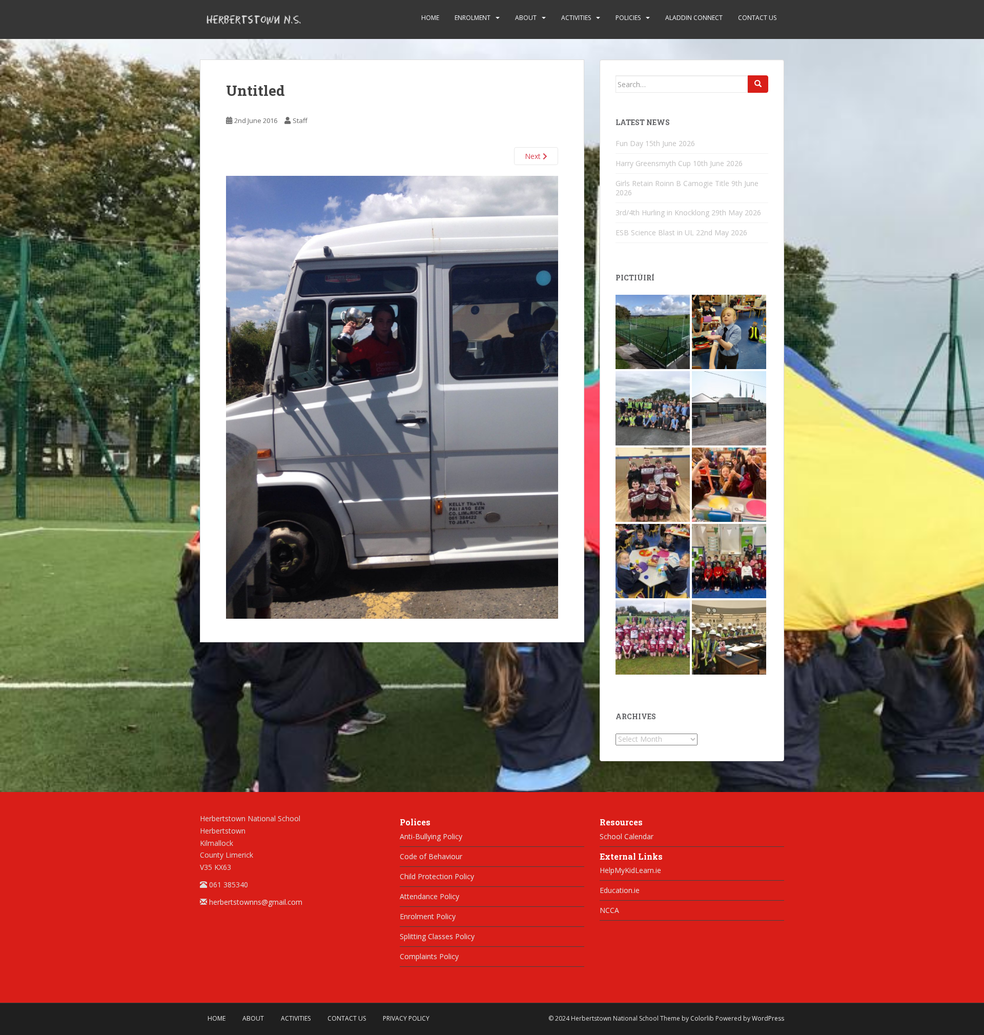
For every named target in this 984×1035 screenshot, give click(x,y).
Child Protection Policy (437, 876)
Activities (576, 17)
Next (534, 156)
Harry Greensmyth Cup (653, 163)
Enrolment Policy (428, 916)
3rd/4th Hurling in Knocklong (662, 212)
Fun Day (629, 143)
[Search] (758, 84)
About (526, 17)
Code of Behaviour (431, 856)
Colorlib (702, 1018)
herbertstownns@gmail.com (255, 902)
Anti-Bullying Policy (431, 836)
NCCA (609, 910)
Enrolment (472, 17)
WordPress (768, 1018)
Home (430, 17)
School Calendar (626, 836)
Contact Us (757, 17)
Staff (300, 120)
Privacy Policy (406, 1018)
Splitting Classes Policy (437, 936)
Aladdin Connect (694, 17)
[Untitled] (392, 396)
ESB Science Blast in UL (655, 232)
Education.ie (620, 890)
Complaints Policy (429, 956)
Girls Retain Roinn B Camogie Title (672, 183)
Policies (628, 17)
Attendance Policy (429, 896)
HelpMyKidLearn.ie (630, 870)
